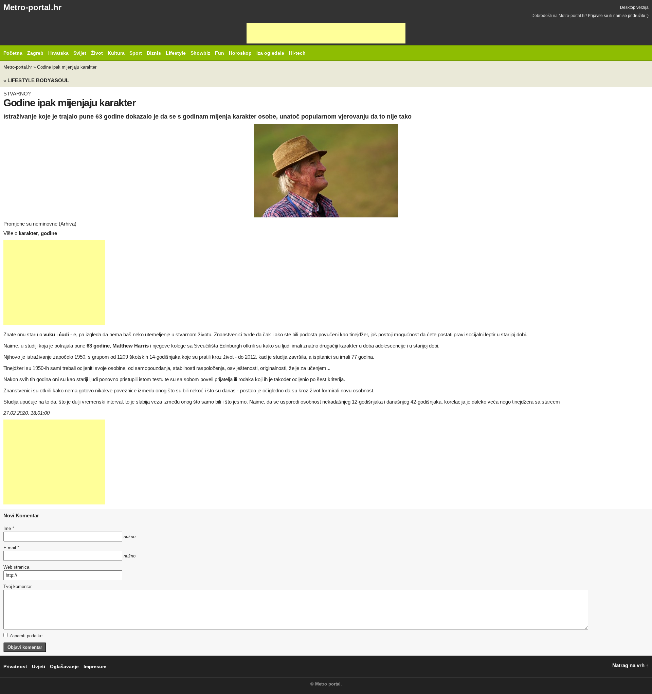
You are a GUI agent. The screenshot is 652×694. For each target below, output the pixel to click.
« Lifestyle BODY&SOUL (36, 80)
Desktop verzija (634, 7)
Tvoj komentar (17, 586)
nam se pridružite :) (631, 15)
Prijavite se (598, 15)
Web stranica (16, 567)
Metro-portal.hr (32, 7)
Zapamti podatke (26, 635)
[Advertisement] (326, 33)
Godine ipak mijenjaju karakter (66, 67)
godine (49, 233)
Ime (8, 528)
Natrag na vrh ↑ (630, 665)
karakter (28, 233)
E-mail (11, 547)
